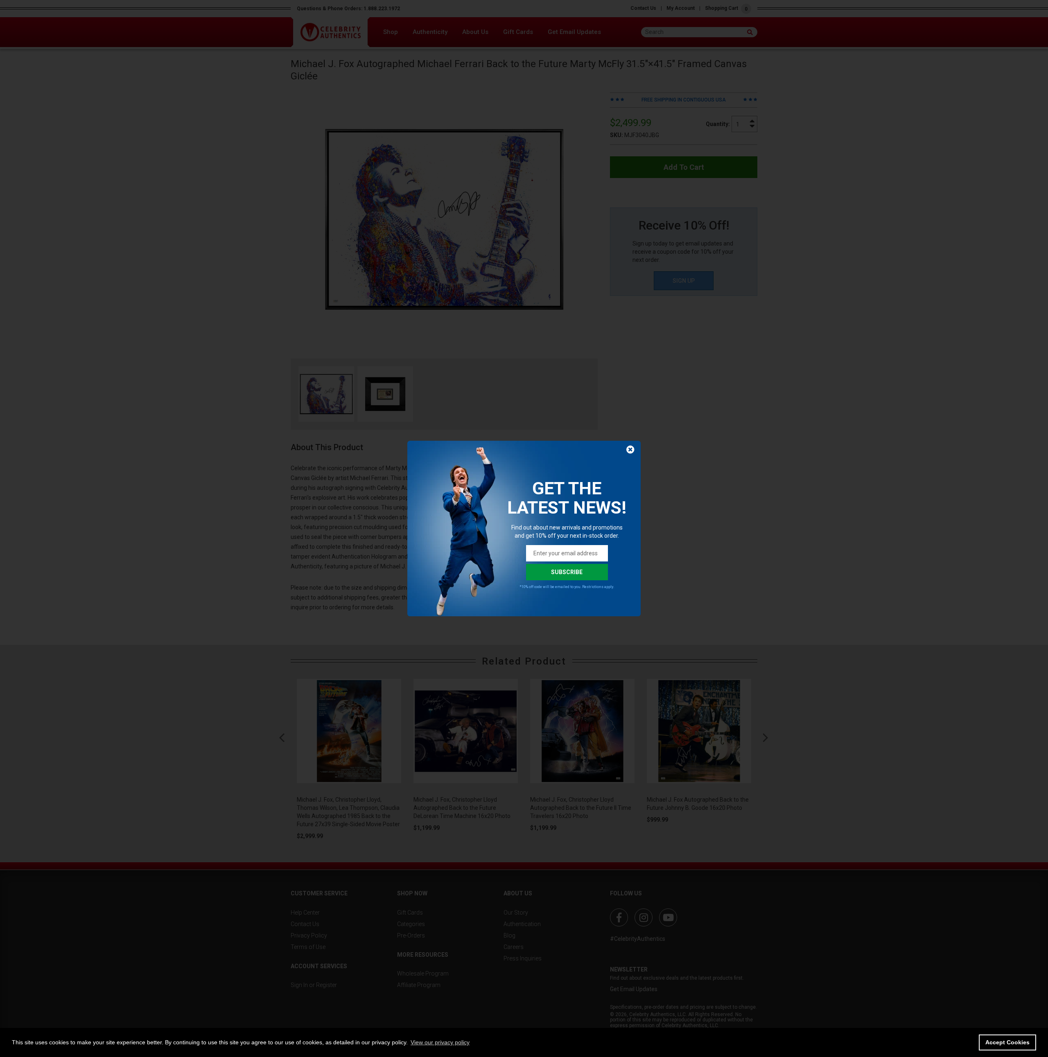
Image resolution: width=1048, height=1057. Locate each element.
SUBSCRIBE (567, 572)
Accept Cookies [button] (1007, 1042)
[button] (440, 1042)
